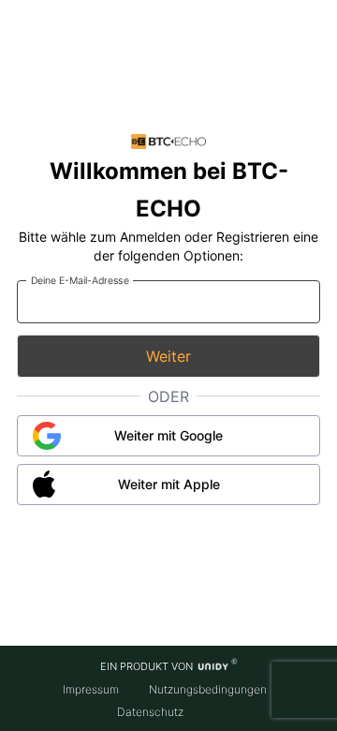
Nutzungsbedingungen (208, 689)
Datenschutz (150, 712)
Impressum (91, 689)
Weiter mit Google (168, 435)
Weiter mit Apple (169, 484)
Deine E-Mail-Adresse (80, 280)
